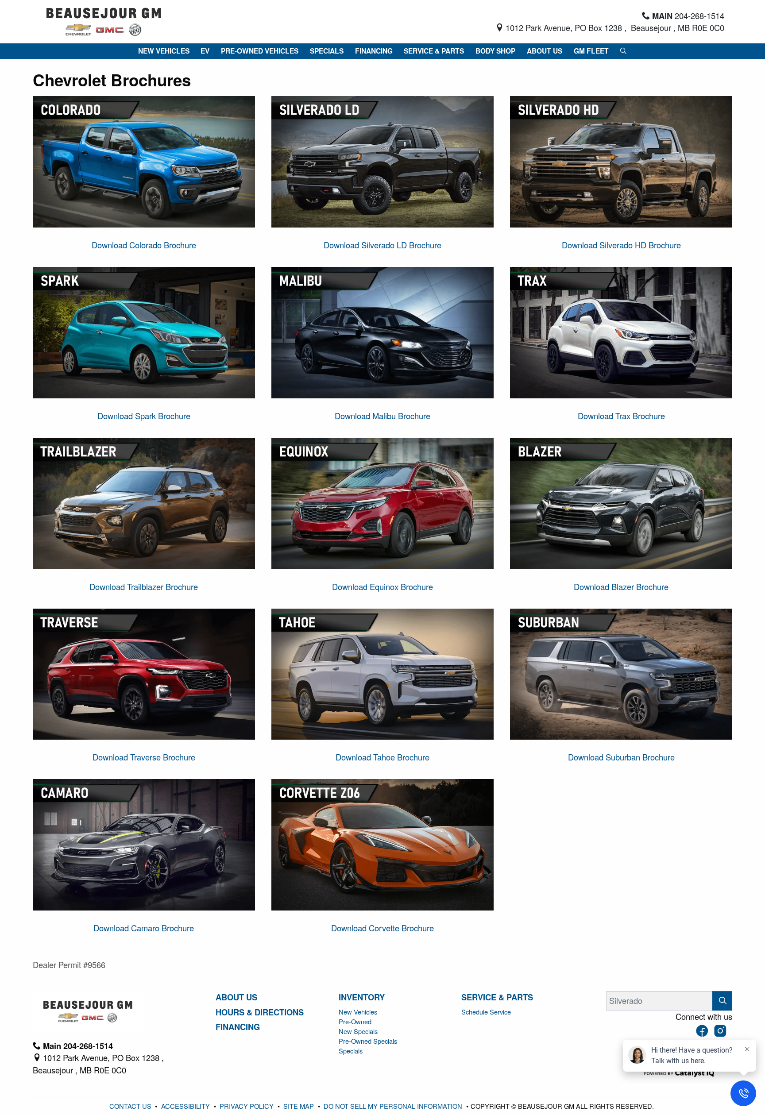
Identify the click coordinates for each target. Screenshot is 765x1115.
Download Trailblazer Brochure (143, 586)
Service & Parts (497, 997)
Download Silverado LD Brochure (382, 245)
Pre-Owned (355, 1021)
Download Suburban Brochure (621, 757)
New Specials (358, 1031)
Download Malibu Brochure (382, 415)
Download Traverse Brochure (144, 757)
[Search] (722, 1000)
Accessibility (186, 1106)
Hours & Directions (260, 1012)
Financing (238, 1026)
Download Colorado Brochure (144, 245)
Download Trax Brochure (621, 415)
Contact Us (131, 1106)
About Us (236, 997)
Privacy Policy (247, 1106)
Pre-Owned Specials (368, 1041)
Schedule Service (486, 1011)
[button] (163, 50)
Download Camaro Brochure (143, 928)
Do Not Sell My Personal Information (394, 1106)
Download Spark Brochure (143, 415)
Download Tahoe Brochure (382, 757)
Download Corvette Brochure (382, 928)
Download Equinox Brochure (382, 586)
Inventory (362, 997)
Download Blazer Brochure (621, 586)
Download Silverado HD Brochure (621, 245)
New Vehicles (358, 1011)
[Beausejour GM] (104, 20)
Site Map (299, 1106)
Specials (351, 1050)
